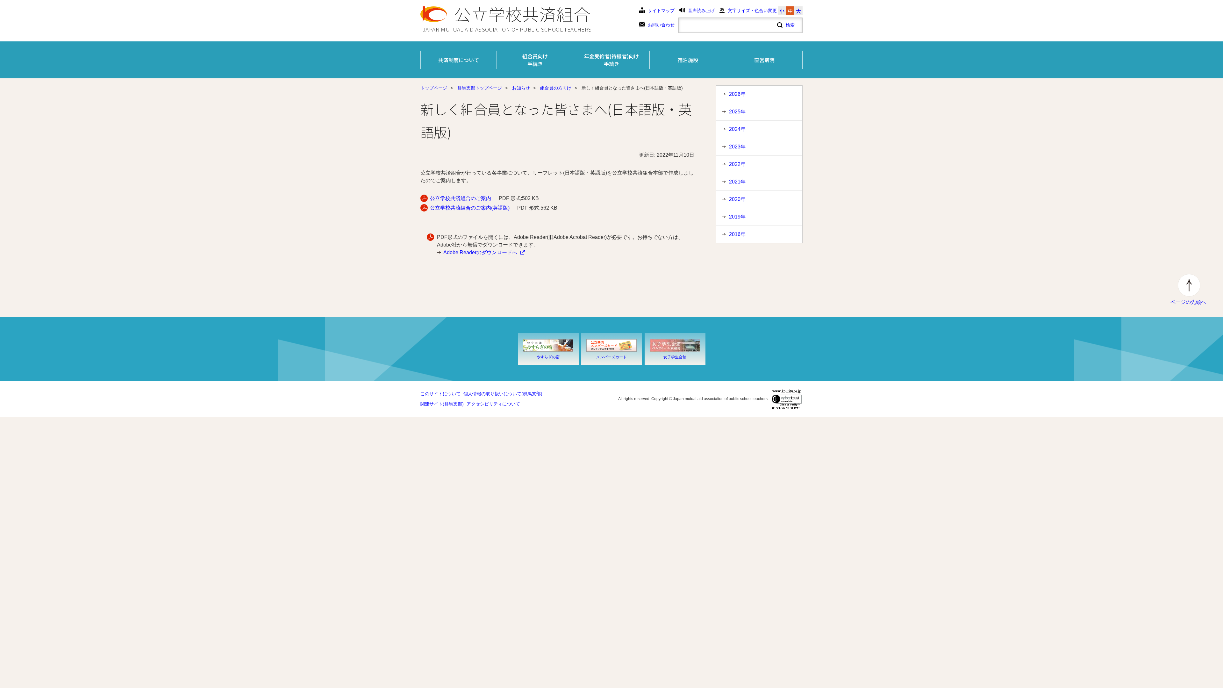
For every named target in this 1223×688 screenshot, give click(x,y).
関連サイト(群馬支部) (442, 404)
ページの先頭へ (1188, 302)
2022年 (737, 164)
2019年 (737, 216)
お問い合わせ (661, 25)
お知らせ (521, 88)
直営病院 (764, 60)
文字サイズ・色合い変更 (752, 10)
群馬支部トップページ (479, 88)
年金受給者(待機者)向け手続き (611, 60)
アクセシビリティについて (493, 404)
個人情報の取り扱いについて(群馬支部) (502, 393)
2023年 (737, 146)
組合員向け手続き (535, 60)
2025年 (737, 111)
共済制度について (458, 60)
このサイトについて (440, 393)
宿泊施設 (688, 60)
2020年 (737, 199)
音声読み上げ (701, 10)
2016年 (737, 234)
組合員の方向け (555, 88)
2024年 (737, 129)
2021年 (737, 181)
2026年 (737, 94)
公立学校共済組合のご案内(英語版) (470, 208)
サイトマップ (661, 10)
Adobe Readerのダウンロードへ (480, 252)
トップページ (433, 88)
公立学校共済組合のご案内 (460, 198)
